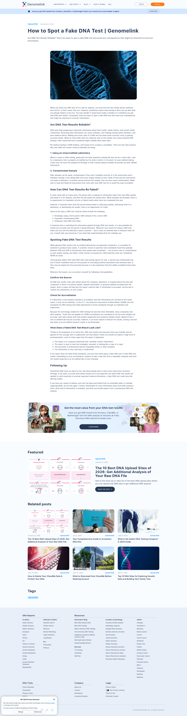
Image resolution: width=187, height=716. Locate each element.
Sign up (157, 4)
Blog (86, 4)
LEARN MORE (93, 427)
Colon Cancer (141, 638)
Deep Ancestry (28, 623)
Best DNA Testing (80, 626)
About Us (77, 687)
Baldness (140, 629)
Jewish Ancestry (111, 638)
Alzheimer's (141, 626)
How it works (99, 4)
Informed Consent (112, 696)
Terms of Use (110, 693)
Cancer (139, 635)
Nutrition (140, 674)
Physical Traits (28, 693)
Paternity (140, 659)
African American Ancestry (115, 647)
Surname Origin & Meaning (115, 659)
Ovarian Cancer (142, 653)
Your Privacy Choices (117, 690)
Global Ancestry (28, 626)
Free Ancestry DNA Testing (84, 632)
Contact (77, 690)
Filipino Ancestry (111, 644)
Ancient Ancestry (29, 647)
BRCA (139, 665)
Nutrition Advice (49, 623)
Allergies (140, 623)
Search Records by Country (115, 650)
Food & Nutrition (28, 687)
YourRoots (78, 653)
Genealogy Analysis (113, 626)
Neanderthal (27, 667)
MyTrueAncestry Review (82, 640)
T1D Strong (78, 650)
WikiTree (77, 656)
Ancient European (29, 650)
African (25, 638)
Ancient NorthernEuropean (28, 663)
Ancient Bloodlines (29, 653)
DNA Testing (33, 597)
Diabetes (140, 677)
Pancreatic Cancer (143, 656)
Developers (78, 693)
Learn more (153, 11)
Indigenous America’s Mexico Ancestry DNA (84, 636)
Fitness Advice (48, 626)
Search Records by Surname (116, 656)
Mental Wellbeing (49, 632)
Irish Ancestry (110, 635)
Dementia (140, 641)
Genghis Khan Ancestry (114, 629)
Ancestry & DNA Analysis (114, 623)
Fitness (139, 647)
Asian (24, 635)
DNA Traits (74, 4)
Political (46, 648)
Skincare (46, 629)
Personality (47, 645)
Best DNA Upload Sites (82, 623)
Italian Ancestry (111, 641)
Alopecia (140, 668)
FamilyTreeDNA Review (82, 643)
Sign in (141, 4)
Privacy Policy (111, 687)
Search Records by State (114, 653)
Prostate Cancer (142, 662)
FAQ (109, 4)
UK (24, 641)
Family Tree (141, 644)
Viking (25, 656)
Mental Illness (142, 650)
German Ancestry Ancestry (115, 632)
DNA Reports (59, 4)
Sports (25, 696)
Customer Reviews (81, 696)
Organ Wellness (49, 635)
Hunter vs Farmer (29, 644)
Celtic (25, 659)
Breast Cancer (142, 632)
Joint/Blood (47, 638)
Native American (28, 629)
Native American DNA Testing (84, 629)
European (26, 632)
